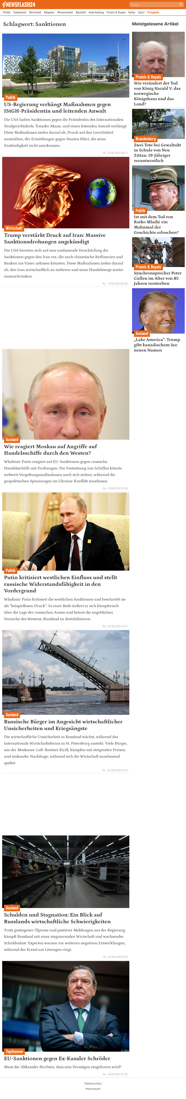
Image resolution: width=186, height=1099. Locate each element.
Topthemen (19, 12)
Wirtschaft (35, 12)
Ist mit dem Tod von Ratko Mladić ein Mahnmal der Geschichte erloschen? (156, 224)
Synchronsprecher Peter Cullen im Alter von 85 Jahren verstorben (158, 278)
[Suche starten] (181, 4)
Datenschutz (93, 1083)
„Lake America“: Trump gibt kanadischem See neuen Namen (157, 345)
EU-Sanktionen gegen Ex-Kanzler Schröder (57, 1058)
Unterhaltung (96, 12)
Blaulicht (81, 12)
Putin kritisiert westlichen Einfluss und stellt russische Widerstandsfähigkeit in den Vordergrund (60, 584)
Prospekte (153, 12)
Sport (141, 12)
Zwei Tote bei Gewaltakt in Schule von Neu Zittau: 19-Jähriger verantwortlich (157, 153)
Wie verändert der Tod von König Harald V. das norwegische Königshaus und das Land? (157, 93)
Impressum (93, 1088)
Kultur (132, 12)
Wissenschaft (65, 12)
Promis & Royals (116, 12)
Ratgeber (49, 12)
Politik (7, 12)
